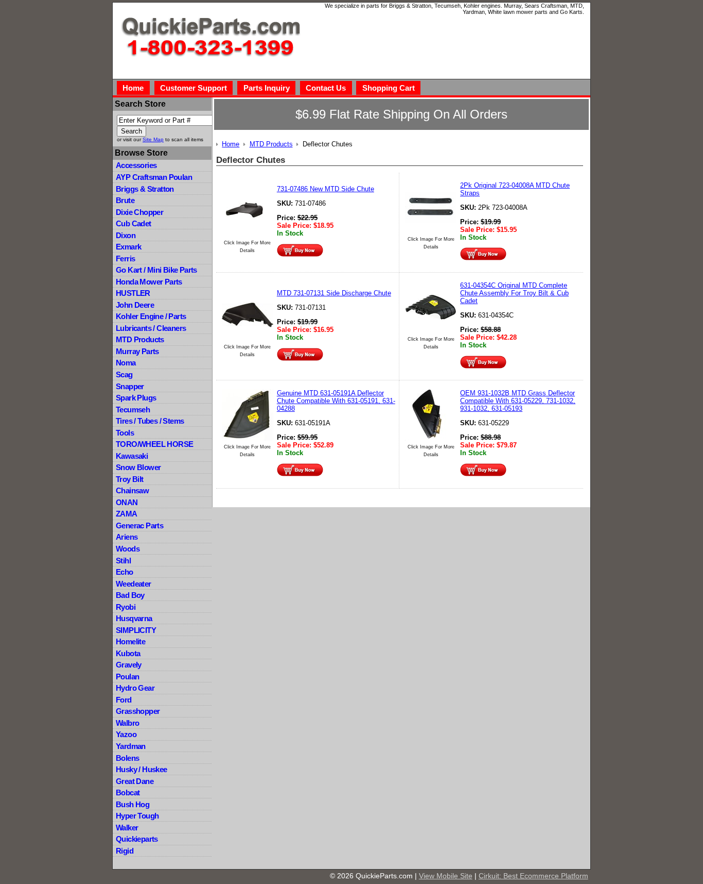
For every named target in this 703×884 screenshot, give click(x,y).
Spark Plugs (136, 397)
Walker (127, 827)
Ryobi (125, 607)
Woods (127, 548)
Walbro (127, 723)
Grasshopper (138, 711)
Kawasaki (132, 456)
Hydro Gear (135, 687)
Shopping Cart (388, 88)
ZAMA (126, 513)
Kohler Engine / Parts (151, 316)
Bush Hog (132, 804)
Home (133, 88)
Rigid (124, 850)
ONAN (127, 502)
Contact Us (326, 88)
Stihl (123, 560)
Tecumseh (133, 409)
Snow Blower (138, 467)
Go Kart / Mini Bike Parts (156, 269)
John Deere (135, 305)
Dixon (125, 235)
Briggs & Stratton (145, 189)
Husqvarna (134, 618)
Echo (124, 572)
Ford (124, 699)
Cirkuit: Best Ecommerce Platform (533, 876)
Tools (125, 432)
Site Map (153, 139)
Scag (124, 374)
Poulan (127, 676)
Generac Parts (139, 525)
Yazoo (126, 734)
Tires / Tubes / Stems (150, 420)
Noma (126, 362)
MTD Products (140, 339)
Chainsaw (132, 490)
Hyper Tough (137, 815)
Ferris (125, 258)
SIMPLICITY (136, 630)
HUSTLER (133, 293)
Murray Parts (137, 351)
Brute (125, 200)
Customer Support (193, 88)
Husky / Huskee (141, 769)
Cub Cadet (133, 223)
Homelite (130, 641)
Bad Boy (130, 595)
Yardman (131, 746)
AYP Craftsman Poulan (154, 177)
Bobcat (127, 792)
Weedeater (133, 583)
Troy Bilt (130, 479)
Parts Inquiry (266, 88)
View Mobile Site (445, 876)
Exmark (128, 246)
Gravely (129, 664)
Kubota (128, 653)
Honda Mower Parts (149, 281)
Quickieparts (137, 839)
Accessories (136, 165)
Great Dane (134, 781)
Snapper (130, 386)
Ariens (126, 536)
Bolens (127, 758)
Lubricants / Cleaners (151, 328)
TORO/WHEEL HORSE (154, 444)
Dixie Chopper (139, 212)
